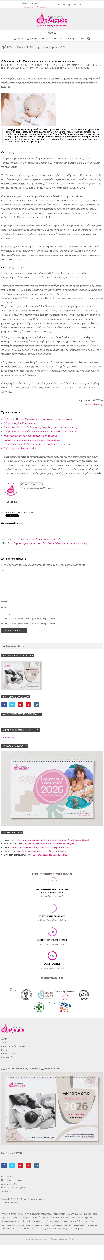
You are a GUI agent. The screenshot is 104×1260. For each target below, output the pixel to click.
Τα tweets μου (8, 737)
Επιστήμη (5, 68)
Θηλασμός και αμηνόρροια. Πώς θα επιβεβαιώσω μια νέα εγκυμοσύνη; (50, 543)
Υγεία (80, 65)
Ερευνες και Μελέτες (37, 68)
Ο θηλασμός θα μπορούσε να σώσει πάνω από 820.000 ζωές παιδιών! (41, 431)
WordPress (73, 1239)
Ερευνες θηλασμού (19, 68)
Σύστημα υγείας (62, 68)
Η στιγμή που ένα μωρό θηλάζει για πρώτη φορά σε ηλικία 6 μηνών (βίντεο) (53, 839)
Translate (43, 7)
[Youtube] (11, 502)
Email (4, 607)
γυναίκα (96, 65)
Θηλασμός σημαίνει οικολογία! (20, 448)
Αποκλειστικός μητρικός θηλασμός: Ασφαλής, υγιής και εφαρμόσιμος (40, 427)
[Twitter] (8, 502)
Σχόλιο (3, 570)
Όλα (68, 65)
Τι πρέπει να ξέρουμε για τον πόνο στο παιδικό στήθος (48, 843)
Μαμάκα (50, 68)
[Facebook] (4, 502)
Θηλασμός (55, 65)
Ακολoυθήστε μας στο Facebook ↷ (21, 714)
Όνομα (4, 601)
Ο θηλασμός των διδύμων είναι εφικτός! (39, 539)
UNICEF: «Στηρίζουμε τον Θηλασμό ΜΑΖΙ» (48, 854)
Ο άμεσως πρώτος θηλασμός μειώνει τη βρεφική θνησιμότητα (37, 444)
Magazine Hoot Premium (48, 1239)
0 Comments (83, 68)
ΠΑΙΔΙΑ (74, 65)
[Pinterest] (15, 502)
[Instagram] (19, 502)
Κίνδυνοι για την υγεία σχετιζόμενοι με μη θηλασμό (30, 435)
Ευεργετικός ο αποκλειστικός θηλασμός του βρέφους (32, 439)
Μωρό (63, 65)
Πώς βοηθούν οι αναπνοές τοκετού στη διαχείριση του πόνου (41, 847)
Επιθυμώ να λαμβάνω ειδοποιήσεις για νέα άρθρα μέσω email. (29, 623)
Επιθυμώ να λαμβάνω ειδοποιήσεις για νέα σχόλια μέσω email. (29, 618)
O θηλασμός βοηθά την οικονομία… (22, 423)
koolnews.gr (96, 404)
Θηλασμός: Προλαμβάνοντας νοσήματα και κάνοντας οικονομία (38, 419)
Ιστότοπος (5, 613)
